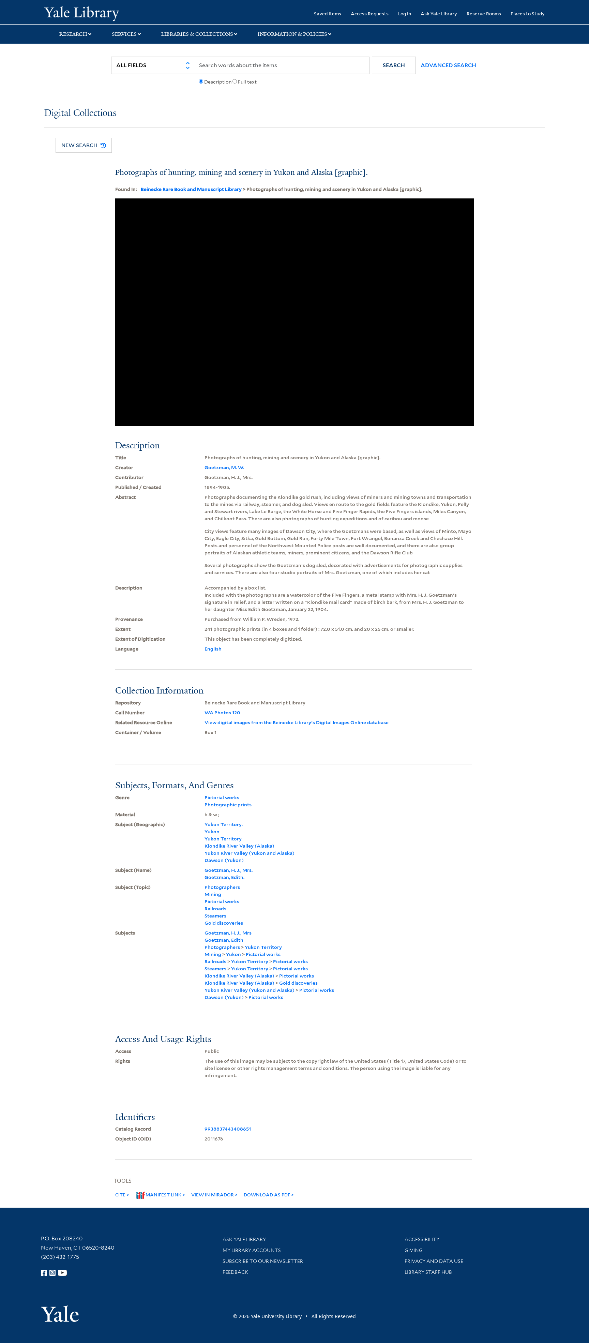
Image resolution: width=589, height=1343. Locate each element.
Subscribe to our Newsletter (263, 1261)
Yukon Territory (223, 838)
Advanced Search (448, 65)
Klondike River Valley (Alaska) (239, 846)
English (213, 649)
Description (217, 82)
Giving (414, 1250)
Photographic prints (228, 804)
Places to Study (528, 13)
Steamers (215, 916)
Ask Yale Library (439, 13)
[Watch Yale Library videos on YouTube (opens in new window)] (62, 1273)
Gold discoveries (224, 923)
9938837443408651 (228, 1129)
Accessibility (422, 1239)
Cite (120, 1194)
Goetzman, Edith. (224, 877)
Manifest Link (163, 1194)
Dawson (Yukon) (224, 860)
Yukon (212, 831)
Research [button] (73, 34)
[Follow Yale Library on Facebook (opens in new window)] (44, 1273)
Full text (247, 82)
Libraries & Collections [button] (197, 34)
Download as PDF (267, 1194)
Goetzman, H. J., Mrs (228, 933)
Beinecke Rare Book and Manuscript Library (191, 189)
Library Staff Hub (428, 1272)
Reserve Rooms (484, 13)
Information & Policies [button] (292, 34)
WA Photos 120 (222, 712)
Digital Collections (80, 113)
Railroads (215, 908)
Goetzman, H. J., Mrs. (229, 870)
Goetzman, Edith (224, 940)
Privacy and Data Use (434, 1261)
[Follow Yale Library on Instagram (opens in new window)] (52, 1273)
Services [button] (124, 34)
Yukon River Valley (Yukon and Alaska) (249, 853)
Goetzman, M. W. (224, 467)
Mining (213, 894)
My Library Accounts (252, 1250)
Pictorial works (222, 797)
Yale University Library (81, 12)
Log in (404, 13)
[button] (394, 65)
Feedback (235, 1272)
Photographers (222, 887)
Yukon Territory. (224, 824)
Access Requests (370, 13)
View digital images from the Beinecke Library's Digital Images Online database (297, 722)
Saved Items (327, 13)
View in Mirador (212, 1194)
